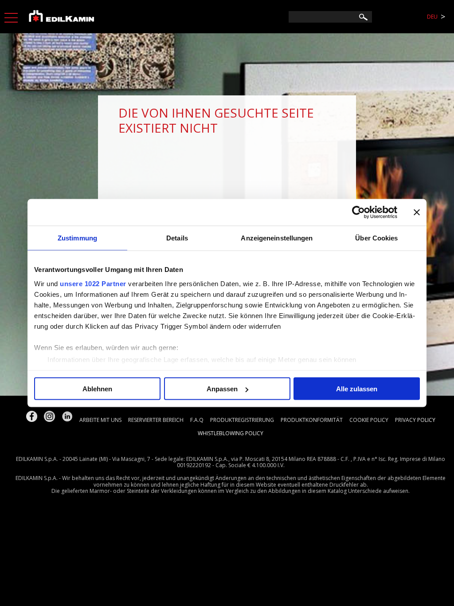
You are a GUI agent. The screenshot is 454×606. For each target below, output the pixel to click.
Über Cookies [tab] (376, 238)
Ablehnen (97, 389)
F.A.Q (197, 420)
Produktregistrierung (242, 420)
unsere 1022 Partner (93, 283)
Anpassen (222, 389)
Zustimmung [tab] (77, 238)
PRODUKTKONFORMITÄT (312, 420)
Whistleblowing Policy (230, 433)
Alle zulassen (356, 389)
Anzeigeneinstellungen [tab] (277, 238)
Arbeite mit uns (100, 420)
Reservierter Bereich (156, 420)
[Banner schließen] (417, 212)
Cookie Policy (368, 420)
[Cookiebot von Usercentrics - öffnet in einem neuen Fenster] (358, 212)
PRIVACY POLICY (415, 420)
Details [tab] (177, 238)
